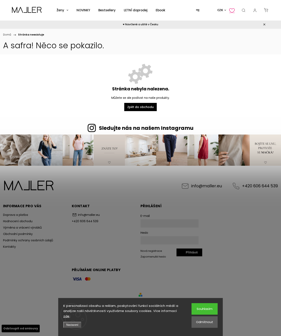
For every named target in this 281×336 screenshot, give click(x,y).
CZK (220, 10)
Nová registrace (151, 251)
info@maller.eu (206, 186)
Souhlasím (204, 309)
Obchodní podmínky (18, 234)
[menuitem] (62, 10)
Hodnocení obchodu (18, 221)
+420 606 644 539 (260, 186)
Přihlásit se (192, 253)
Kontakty (9, 247)
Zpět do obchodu (140, 107)
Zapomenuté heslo (153, 256)
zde (66, 316)
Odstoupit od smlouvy (20, 328)
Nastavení (72, 324)
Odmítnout (204, 322)
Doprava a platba (15, 215)
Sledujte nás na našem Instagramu (146, 128)
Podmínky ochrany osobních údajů (28, 240)
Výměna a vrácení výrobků (22, 228)
